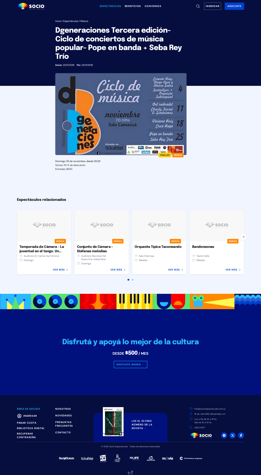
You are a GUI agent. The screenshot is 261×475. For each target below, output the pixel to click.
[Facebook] (241, 435)
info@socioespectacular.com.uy (210, 408)
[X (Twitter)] (233, 435)
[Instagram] (224, 435)
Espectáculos (70, 21)
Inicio (58, 21)
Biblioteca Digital (31, 428)
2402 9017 (199, 427)
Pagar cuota (27, 422)
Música (84, 21)
